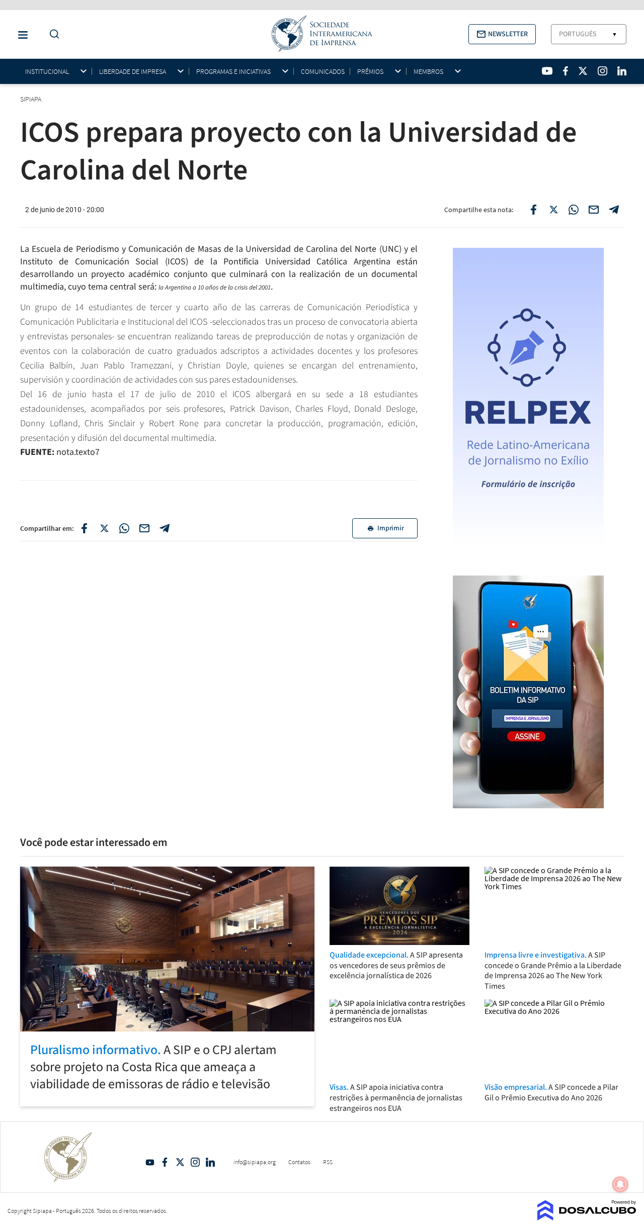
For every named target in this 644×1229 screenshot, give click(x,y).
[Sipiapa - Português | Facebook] (565, 70)
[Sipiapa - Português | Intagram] (602, 70)
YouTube (149, 1162)
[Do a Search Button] (51, 34)
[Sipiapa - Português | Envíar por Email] (594, 210)
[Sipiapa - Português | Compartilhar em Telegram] (614, 210)
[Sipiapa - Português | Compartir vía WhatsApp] (124, 528)
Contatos (299, 1162)
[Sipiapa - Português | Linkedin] (621, 70)
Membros (428, 71)
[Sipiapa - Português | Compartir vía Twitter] (104, 528)
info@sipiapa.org (254, 1162)
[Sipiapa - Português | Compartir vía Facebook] (84, 528)
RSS (328, 1162)
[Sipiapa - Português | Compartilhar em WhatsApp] (574, 210)
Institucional (47, 71)
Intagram (195, 1162)
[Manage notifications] (620, 1184)
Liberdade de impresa (132, 71)
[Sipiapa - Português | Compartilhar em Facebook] (533, 210)
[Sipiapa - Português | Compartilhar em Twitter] (553, 210)
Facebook (165, 1162)
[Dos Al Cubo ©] (586, 1217)
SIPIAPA (31, 99)
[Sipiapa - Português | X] (583, 71)
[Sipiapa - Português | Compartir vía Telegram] (164, 528)
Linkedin (210, 1162)
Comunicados (323, 71)
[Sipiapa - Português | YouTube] (547, 71)
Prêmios (370, 71)
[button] (502, 34)
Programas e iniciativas (233, 71)
